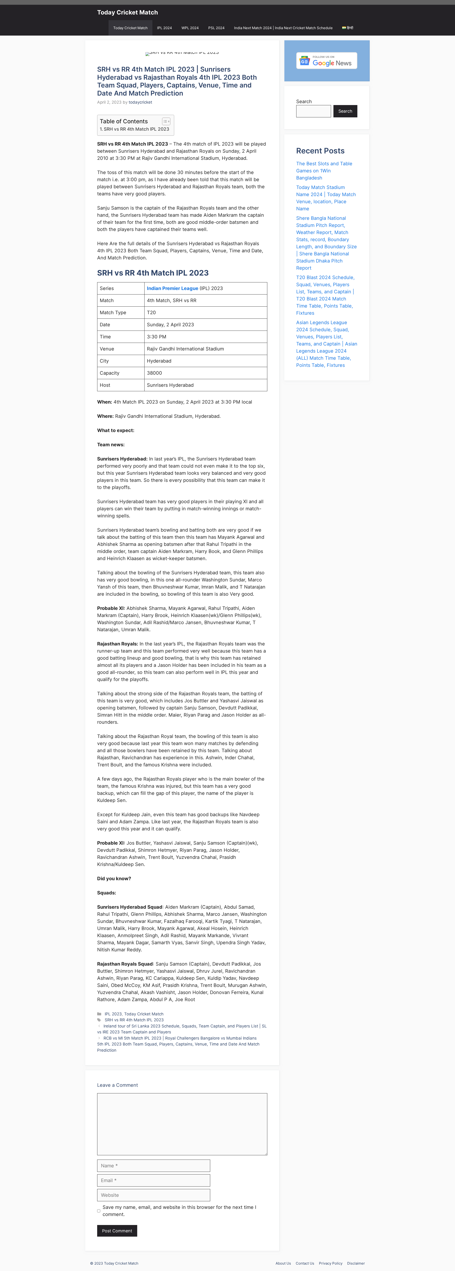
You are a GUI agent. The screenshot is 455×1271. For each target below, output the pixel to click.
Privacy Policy (330, 1263)
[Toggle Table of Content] (164, 121)
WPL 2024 (190, 28)
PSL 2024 (216, 28)
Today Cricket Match (127, 12)
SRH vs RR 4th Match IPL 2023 (136, 129)
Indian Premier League (173, 288)
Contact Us (305, 1263)
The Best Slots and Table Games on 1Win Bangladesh (324, 171)
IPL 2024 (164, 28)
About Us (283, 1263)
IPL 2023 (113, 1014)
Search (304, 101)
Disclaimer (356, 1263)
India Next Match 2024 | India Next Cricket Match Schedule (283, 28)
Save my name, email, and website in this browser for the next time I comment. (179, 1210)
